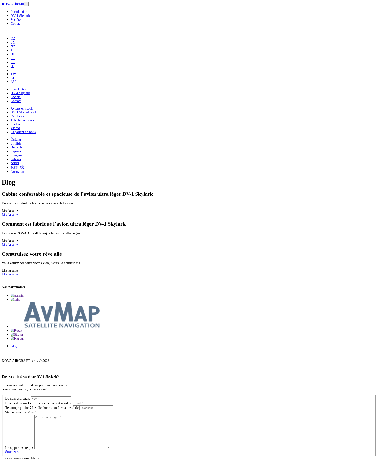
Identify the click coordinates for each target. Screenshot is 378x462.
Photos (15, 124)
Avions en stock (21, 108)
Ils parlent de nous (23, 132)
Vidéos (15, 128)
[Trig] (15, 299)
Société (15, 19)
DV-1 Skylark (20, 15)
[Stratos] (16, 334)
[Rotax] (16, 330)
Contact (15, 23)
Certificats (17, 116)
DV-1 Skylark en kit (24, 112)
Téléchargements (22, 120)
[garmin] (17, 295)
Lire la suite (10, 214)
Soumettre (12, 451)
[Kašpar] (17, 338)
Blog (13, 346)
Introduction (18, 12)
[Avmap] (60, 326)
